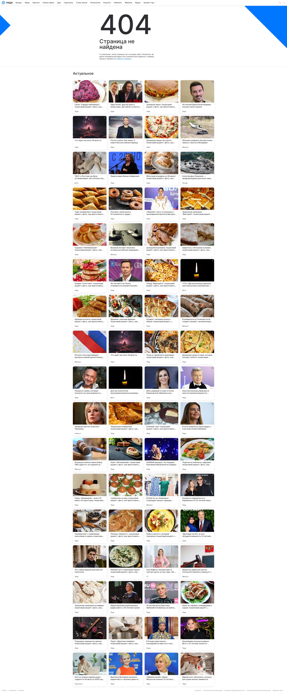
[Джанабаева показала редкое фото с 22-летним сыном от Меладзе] (197, 633)
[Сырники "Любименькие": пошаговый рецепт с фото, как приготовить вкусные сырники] (90, 240)
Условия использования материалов (259, 690)
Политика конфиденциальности (234, 690)
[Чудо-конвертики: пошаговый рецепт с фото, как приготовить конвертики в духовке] (90, 204)
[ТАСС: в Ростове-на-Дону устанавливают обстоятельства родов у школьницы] (90, 168)
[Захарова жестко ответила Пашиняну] (90, 419)
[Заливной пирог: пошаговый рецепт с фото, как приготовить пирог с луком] (161, 97)
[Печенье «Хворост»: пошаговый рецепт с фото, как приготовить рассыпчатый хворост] (125, 526)
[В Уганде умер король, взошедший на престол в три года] (161, 633)
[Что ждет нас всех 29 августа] (125, 347)
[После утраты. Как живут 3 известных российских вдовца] (125, 132)
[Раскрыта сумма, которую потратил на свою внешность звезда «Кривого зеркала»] (90, 383)
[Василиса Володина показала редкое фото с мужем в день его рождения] (125, 669)
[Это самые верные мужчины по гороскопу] (90, 562)
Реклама (21, 690)
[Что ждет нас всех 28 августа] (90, 132)
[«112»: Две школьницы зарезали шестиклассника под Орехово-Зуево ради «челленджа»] (197, 276)
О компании (12, 690)
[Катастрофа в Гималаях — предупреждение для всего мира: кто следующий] (197, 168)
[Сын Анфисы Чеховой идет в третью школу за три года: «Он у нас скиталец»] (161, 562)
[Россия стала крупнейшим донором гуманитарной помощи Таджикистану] (90, 347)
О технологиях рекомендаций (213, 690)
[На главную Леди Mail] (9, 2)
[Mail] (3, 2)
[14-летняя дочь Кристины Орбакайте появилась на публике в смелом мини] (161, 598)
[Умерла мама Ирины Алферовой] (125, 168)
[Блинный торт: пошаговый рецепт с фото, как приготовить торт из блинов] (161, 419)
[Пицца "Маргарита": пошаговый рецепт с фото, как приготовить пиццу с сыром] (161, 276)
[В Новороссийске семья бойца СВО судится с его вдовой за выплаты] (90, 455)
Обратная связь (278, 690)
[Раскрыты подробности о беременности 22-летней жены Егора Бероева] (197, 490)
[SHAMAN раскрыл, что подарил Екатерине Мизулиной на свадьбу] (161, 455)
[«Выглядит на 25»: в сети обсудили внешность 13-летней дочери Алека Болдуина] (197, 526)
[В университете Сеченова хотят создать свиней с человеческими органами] (197, 311)
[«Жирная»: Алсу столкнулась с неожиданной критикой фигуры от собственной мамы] (161, 204)
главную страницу (123, 59)
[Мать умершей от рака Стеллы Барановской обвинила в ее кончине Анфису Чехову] (161, 383)
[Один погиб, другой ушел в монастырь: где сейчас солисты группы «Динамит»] (125, 97)
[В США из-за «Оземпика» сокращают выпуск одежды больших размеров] (161, 490)
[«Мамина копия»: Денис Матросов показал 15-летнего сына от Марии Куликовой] (161, 669)
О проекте (198, 690)
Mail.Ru (4, 690)
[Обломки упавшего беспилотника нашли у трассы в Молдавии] (197, 132)
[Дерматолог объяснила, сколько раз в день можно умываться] (197, 669)
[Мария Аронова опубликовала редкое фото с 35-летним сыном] (125, 598)
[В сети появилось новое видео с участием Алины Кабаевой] (197, 419)
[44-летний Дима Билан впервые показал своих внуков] (197, 97)
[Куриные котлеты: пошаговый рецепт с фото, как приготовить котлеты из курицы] (90, 311)
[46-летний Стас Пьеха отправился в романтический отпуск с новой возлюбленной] (125, 276)
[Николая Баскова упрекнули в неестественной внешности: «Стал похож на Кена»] (197, 383)
